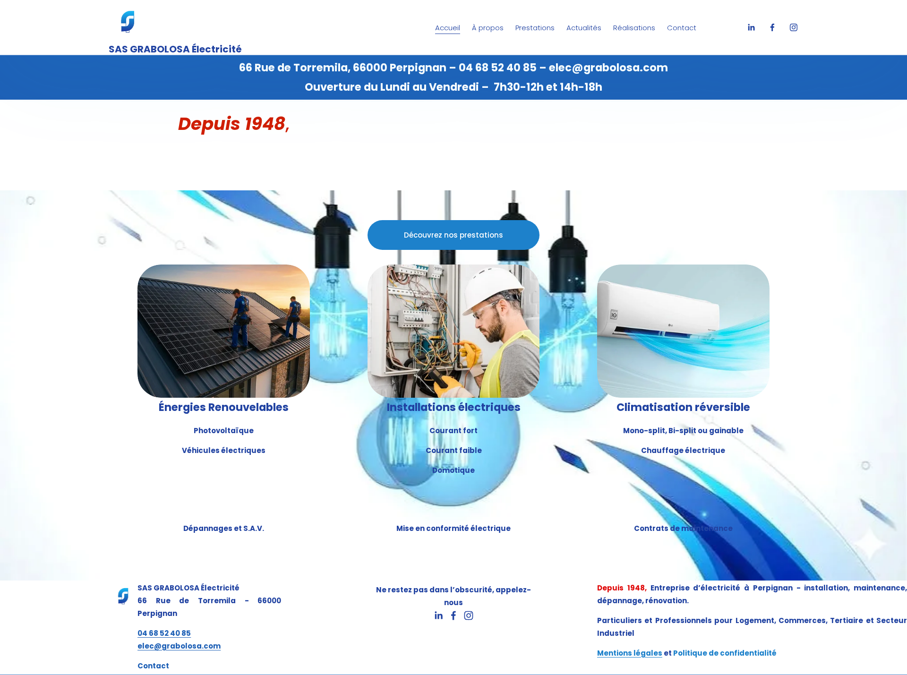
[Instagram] (793, 27)
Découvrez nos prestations (453, 235)
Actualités (583, 28)
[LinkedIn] (751, 27)
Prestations (535, 28)
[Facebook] (772, 27)
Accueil (447, 28)
